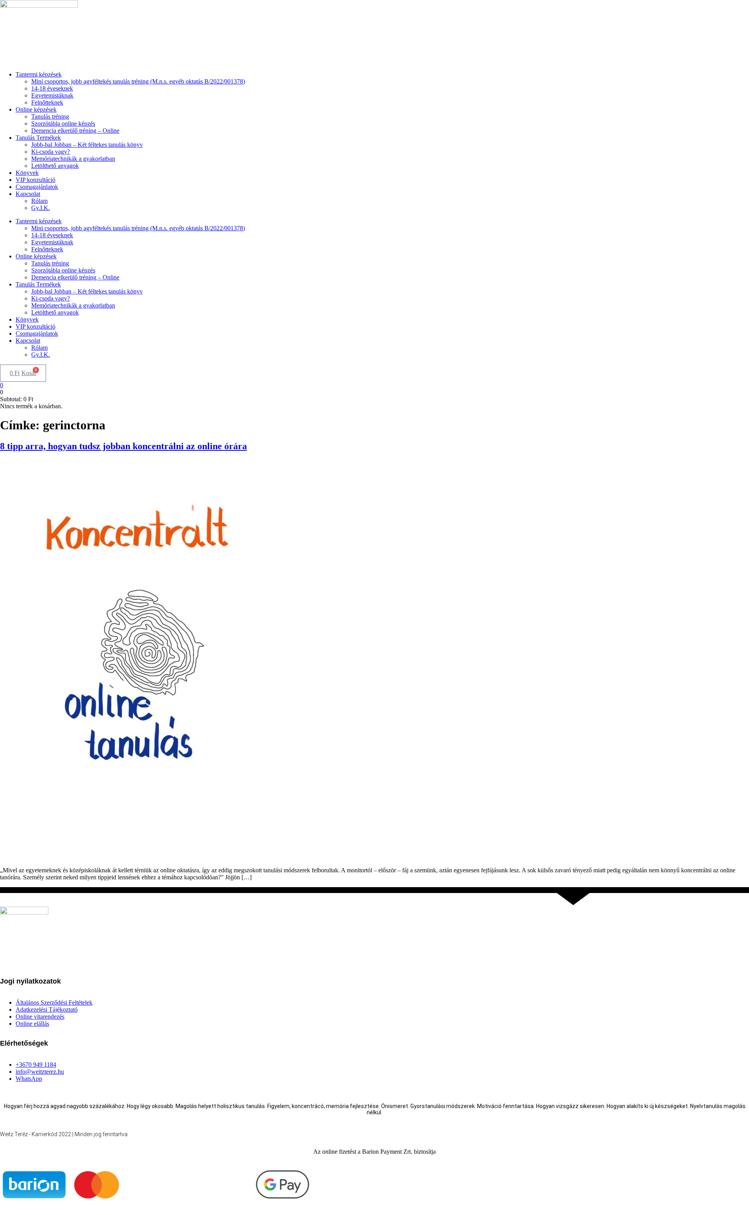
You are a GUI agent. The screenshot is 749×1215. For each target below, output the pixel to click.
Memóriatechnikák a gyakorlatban (73, 158)
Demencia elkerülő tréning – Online (75, 130)
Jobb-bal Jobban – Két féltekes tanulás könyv (87, 144)
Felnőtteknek (47, 102)
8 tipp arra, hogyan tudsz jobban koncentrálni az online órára (123, 446)
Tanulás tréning (50, 116)
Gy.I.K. (40, 208)
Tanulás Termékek (38, 137)
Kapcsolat (28, 193)
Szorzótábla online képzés (63, 123)
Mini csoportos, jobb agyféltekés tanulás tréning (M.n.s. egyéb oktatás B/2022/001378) (138, 81)
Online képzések (36, 109)
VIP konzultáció (35, 179)
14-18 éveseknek (52, 88)
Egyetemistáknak (52, 95)
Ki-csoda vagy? (50, 151)
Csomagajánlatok (37, 186)
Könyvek (27, 172)
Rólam (39, 200)
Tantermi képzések (39, 74)
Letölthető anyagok (55, 165)
